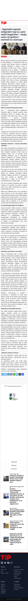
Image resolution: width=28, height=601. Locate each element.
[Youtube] (8, 563)
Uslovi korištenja (18, 588)
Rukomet (3, 589)
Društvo (4, 56)
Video (15, 576)
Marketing (17, 586)
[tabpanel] (14, 509)
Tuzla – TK (3, 569)
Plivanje (3, 593)
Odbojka (3, 591)
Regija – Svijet (4, 573)
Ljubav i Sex (17, 571)
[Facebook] (2, 563)
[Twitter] (5, 563)
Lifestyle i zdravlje (19, 569)
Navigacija (12, 23)
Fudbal (3, 584)
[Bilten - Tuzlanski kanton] (14, 399)
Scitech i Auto (17, 573)
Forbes (9, 369)
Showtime (16, 575)
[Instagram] (11, 563)
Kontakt (16, 589)
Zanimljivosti (17, 578)
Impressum (17, 584)
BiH (2, 571)
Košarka (3, 586)
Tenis (2, 588)
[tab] (14, 462)
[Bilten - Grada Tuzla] (14, 395)
